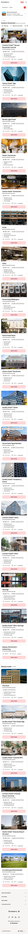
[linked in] (15, 917)
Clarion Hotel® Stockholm (11, 371)
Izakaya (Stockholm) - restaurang (10, 648)
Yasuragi (5, 590)
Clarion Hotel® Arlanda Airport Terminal (13, 833)
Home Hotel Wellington (10, 299)
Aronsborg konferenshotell (12, 870)
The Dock (5, 686)
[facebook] (9, 917)
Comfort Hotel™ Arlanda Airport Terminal (11, 795)
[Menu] (26, 2)
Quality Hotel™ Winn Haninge (13, 626)
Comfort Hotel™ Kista (10, 554)
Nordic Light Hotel (9, 119)
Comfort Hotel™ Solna (10, 518)
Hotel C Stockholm (9, 155)
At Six (4, 227)
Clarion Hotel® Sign (9, 83)
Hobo (4, 263)
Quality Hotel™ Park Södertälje (13, 722)
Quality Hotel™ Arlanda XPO (12, 758)
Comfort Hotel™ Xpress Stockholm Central (11, 46)
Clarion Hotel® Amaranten (11, 191)
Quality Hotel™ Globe (10, 407)
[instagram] (12, 917)
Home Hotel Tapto (8, 335)
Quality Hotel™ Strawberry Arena (12, 480)
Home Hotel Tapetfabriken (12, 443)
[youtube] (19, 917)
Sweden (3, 20)
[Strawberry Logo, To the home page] (5, 2)
